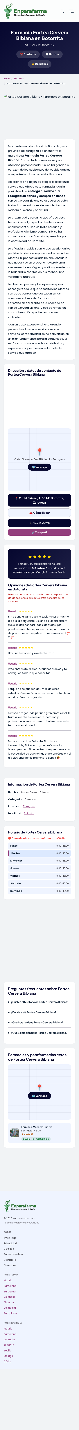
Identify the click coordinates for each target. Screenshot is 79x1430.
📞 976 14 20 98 (39, 522)
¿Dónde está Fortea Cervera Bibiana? (33, 1012)
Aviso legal (10, 1238)
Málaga (8, 1356)
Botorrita (19, 78)
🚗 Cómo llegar (39, 512)
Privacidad (10, 1243)
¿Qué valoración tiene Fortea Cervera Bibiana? (39, 1032)
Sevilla (8, 1350)
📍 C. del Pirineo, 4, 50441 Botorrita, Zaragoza (39, 500)
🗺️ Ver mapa (39, 467)
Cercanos (10, 1265)
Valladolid (10, 1308)
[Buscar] (62, 11)
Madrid (8, 1280)
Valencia (9, 1297)
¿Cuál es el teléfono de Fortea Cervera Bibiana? (40, 1001)
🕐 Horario (52, 54)
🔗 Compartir (39, 532)
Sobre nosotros (13, 1254)
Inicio (7, 78)
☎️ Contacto (28, 54)
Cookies (9, 1249)
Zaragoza (29, 806)
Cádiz (7, 1361)
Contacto (10, 1260)
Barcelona (10, 1286)
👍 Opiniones (39, 64)
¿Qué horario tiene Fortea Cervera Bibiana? (37, 1022)
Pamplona (10, 1313)
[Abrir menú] (71, 11)
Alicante (9, 1302)
